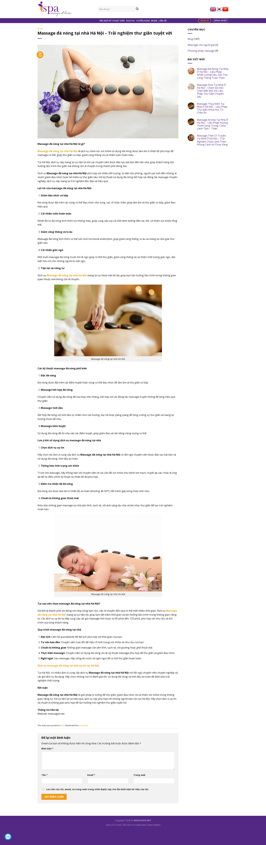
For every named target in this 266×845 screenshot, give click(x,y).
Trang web (139, 775)
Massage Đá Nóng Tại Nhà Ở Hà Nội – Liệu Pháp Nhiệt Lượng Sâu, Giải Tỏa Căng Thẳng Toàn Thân (212, 73)
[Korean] (219, 9)
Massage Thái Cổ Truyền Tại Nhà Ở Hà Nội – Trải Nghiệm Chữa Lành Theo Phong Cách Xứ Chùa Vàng (212, 140)
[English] (213, 9)
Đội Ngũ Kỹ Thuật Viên (112, 20)
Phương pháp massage (201, 50)
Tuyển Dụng (143, 20)
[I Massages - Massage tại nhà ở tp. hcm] (65, 9)
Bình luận (47, 748)
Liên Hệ (162, 20)
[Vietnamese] (225, 9)
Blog (154, 20)
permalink (83, 725)
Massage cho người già (201, 45)
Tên (44, 775)
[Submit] (137, 9)
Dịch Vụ (130, 20)
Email (91, 775)
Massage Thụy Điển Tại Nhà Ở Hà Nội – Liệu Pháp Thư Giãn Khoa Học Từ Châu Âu (212, 108)
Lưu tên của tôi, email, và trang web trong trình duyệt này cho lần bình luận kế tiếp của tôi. (97, 789)
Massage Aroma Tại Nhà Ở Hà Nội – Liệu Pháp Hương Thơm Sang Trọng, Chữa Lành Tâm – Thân (212, 124)
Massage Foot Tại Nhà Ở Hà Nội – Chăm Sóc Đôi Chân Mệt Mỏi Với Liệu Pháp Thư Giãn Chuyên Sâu (211, 90)
